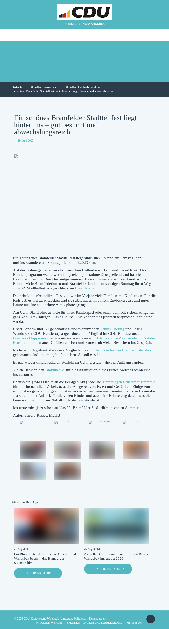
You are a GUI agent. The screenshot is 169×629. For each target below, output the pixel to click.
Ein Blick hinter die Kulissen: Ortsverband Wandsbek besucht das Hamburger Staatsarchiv (45, 558)
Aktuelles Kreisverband (43, 87)
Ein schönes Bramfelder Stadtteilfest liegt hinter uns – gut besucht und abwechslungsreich (64, 91)
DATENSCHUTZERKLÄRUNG (102, 622)
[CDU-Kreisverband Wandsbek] (84, 14)
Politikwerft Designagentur (90, 618)
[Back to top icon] (150, 619)
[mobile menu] (3, 34)
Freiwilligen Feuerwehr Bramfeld (129, 382)
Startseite (17, 87)
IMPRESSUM (134, 622)
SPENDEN (73, 622)
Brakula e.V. (55, 370)
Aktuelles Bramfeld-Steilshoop (83, 87)
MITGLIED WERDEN (49, 622)
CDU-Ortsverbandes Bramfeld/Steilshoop (121, 350)
